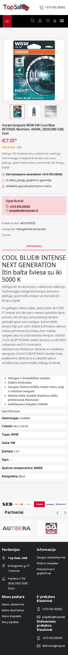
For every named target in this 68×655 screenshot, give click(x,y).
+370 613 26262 (55, 7)
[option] (17, 111)
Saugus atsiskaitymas (51, 557)
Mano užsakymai (13, 604)
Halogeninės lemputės (31, 229)
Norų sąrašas (10, 622)
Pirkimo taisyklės (47, 563)
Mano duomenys (13, 610)
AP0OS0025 (27, 223)
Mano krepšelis (11, 616)
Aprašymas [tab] (34, 246)
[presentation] (58, 513)
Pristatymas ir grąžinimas (46, 571)
